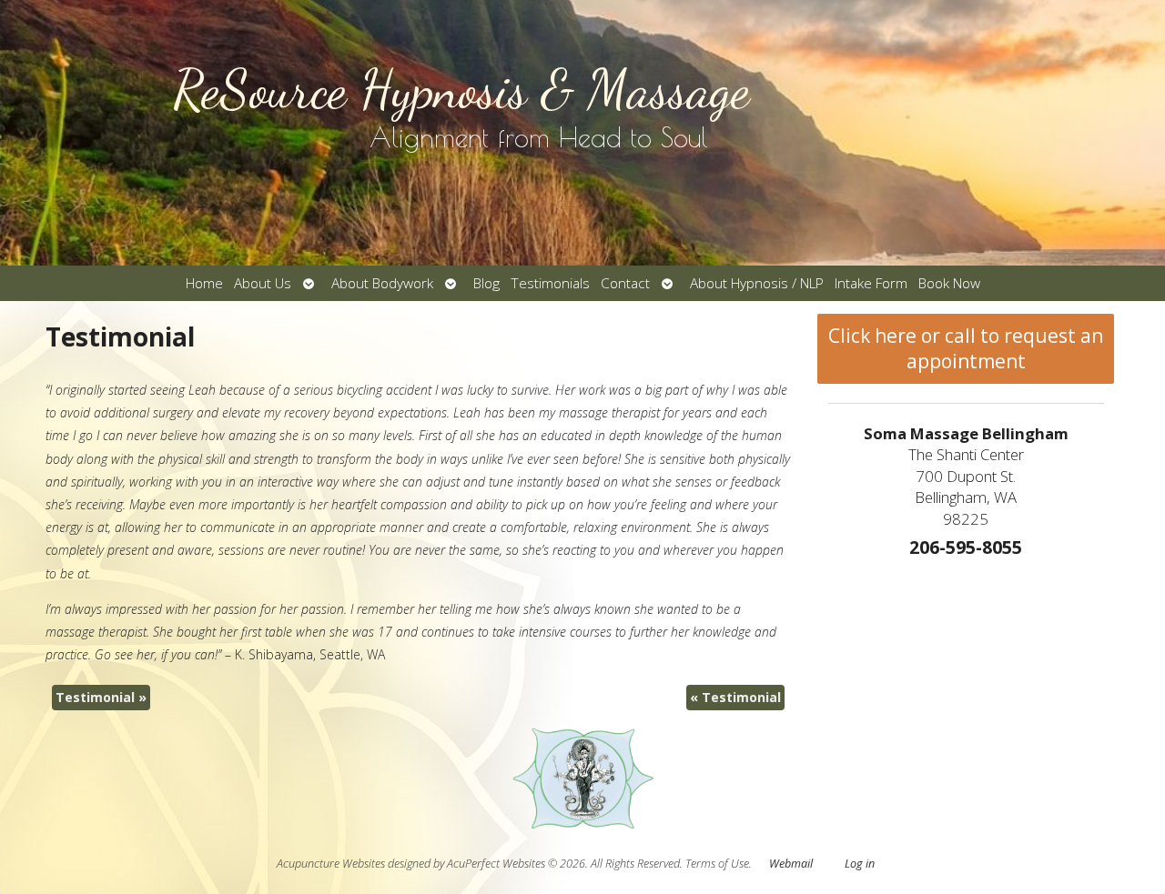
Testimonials (550, 283)
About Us (262, 283)
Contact (625, 283)
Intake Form (871, 283)
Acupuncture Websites (331, 863)
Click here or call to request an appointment (965, 348)
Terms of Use (717, 863)
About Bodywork (382, 283)
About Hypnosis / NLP (757, 283)
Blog (486, 283)
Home (204, 283)
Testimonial (101, 697)
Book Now (949, 283)
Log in (860, 863)
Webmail (791, 863)
